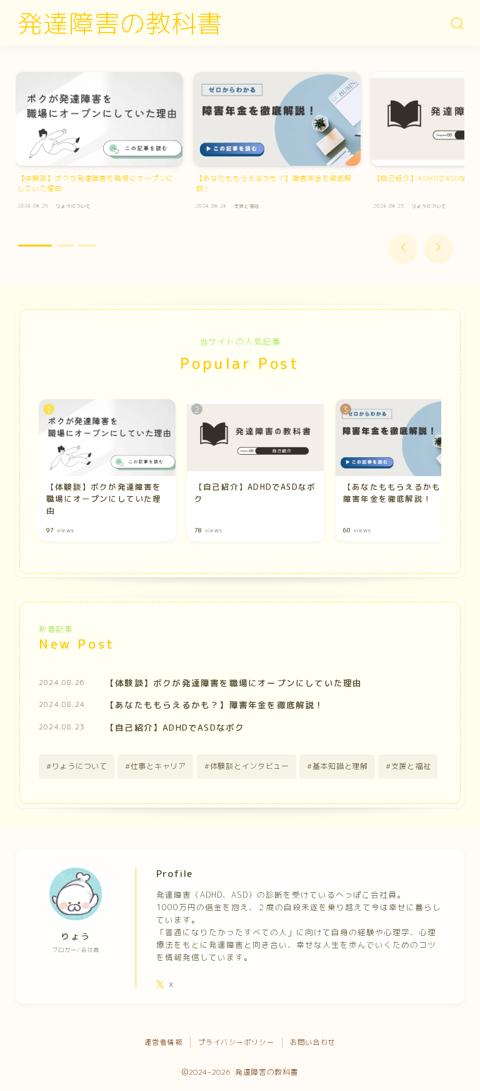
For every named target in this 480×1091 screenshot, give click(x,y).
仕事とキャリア (158, 766)
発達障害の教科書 (120, 23)
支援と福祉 (411, 766)
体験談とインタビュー (249, 766)
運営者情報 (163, 1042)
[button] (403, 247)
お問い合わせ (313, 1042)
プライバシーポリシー (236, 1042)
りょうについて (80, 766)
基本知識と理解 (340, 766)
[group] (99, 144)
